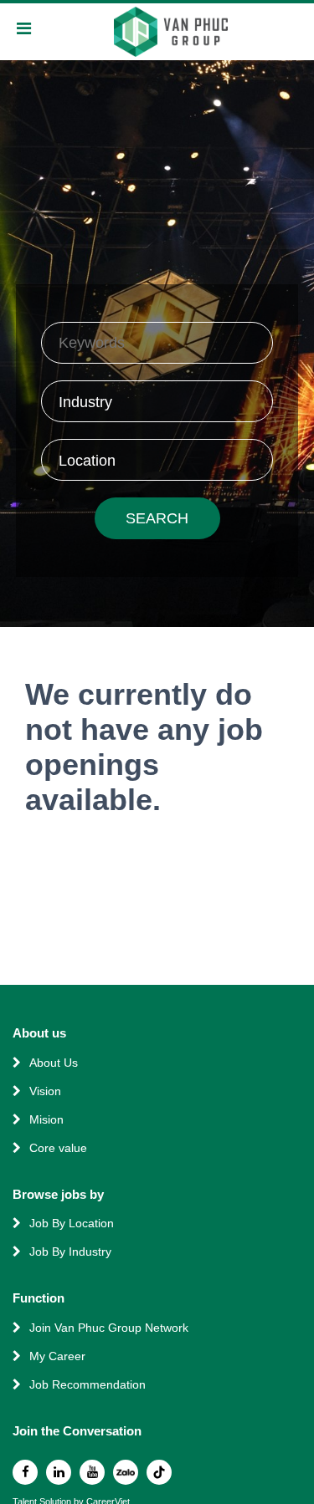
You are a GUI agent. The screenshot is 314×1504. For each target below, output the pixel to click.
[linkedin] (58, 1472)
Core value (58, 1148)
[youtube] (92, 1472)
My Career (57, 1356)
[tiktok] (159, 1472)
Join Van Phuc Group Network (108, 1327)
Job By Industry (70, 1251)
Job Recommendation (87, 1384)
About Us (53, 1062)
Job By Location (71, 1223)
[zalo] (125, 1472)
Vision (45, 1091)
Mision (46, 1119)
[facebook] (25, 1472)
